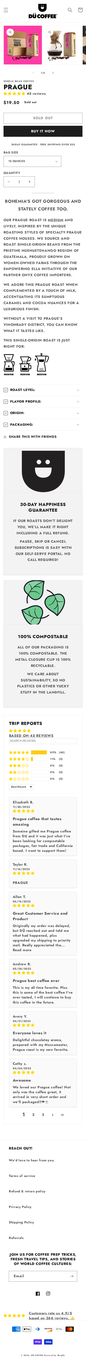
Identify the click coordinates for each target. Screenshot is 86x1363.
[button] (6, 10)
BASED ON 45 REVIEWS (31, 735)
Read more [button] (22, 949)
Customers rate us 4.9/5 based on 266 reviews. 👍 (52, 1316)
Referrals (16, 1237)
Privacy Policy (20, 1206)
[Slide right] (53, 73)
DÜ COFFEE (37, 1355)
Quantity (12, 173)
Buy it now (43, 131)
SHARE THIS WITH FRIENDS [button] (33, 436)
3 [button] (43, 1114)
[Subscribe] (72, 1276)
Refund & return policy (27, 1191)
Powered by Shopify (54, 1355)
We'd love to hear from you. (32, 1160)
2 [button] (33, 1114)
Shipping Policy (21, 1222)
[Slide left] (33, 73)
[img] (43, 811)
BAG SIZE (11, 152)
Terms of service (22, 1175)
